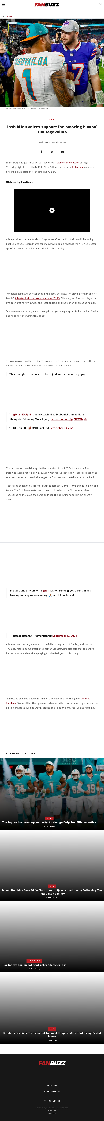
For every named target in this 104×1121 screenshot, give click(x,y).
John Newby (45, 142)
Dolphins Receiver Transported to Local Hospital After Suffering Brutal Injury (52, 1034)
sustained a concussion (67, 162)
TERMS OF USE (52, 1110)
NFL (3, 16)
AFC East (9, 16)
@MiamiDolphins (23, 414)
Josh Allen (77, 167)
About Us (52, 1085)
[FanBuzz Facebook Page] (44, 1101)
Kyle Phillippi (53, 897)
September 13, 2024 (62, 427)
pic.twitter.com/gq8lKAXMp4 (68, 419)
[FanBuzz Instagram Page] (49, 1101)
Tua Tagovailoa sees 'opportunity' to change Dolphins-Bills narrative (49, 822)
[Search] (100, 4)
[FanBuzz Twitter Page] (59, 1101)
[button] (3, 4)
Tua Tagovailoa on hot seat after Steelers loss (34, 964)
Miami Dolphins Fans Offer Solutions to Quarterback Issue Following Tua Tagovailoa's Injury (52, 892)
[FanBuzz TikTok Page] (54, 1101)
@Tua (46, 590)
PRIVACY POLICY (52, 1113)
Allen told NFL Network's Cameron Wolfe (37, 298)
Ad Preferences (52, 1091)
